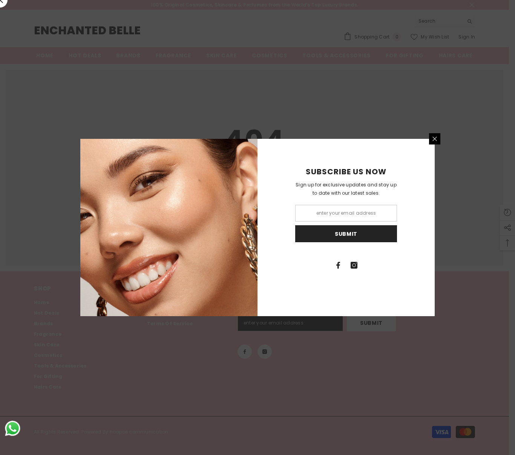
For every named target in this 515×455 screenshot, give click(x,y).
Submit (346, 234)
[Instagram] (354, 265)
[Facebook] (338, 265)
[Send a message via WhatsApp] (12, 428)
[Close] (434, 138)
